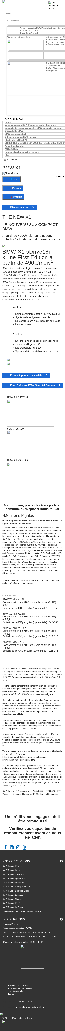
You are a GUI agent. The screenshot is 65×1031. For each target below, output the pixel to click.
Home (8, 122)
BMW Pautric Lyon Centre (14, 878)
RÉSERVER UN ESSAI (16, 140)
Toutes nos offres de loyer (19, 37)
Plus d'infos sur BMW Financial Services (32, 385)
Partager (16, 188)
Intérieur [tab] (17, 307)
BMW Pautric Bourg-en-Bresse (16, 891)
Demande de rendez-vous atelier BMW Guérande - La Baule (33, 128)
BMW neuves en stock (15, 134)
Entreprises (51, 71)
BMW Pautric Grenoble (12, 895)
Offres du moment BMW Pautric (20, 137)
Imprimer (60, 176)
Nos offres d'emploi (29, 33)
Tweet (15, 179)
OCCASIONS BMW (14, 131)
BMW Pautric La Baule (12, 907)
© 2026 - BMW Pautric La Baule (17, 1018)
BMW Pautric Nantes (12, 899)
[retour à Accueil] (5, 158)
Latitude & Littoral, (22, 911)
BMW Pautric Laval (11, 870)
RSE (7, 155)
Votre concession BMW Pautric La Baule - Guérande (30, 125)
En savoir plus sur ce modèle (26, 375)
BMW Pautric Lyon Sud (13, 882)
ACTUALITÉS (11, 149)
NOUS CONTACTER (29, 30)
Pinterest (17, 197)
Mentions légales (10, 924)
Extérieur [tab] (17, 334)
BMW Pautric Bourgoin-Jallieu (16, 887)
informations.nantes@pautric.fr (30, 1007)
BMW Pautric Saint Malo (13, 874)
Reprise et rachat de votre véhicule (22, 152)
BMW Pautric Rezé (11, 903)
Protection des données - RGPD (17, 928)
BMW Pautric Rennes (12, 866)
